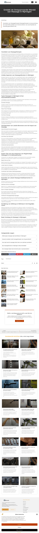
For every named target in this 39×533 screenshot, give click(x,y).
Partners (24, 504)
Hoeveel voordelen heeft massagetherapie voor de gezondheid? (19, 239)
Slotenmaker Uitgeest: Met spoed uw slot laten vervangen (10, 370)
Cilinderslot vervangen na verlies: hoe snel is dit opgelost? (29, 487)
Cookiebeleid (19, 532)
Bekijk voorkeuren (19, 530)
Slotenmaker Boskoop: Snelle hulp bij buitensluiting (28, 370)
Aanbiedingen (4, 20)
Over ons (24, 501)
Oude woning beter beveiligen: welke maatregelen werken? (10, 487)
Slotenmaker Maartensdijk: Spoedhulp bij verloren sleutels (9, 410)
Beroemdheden (25, 509)
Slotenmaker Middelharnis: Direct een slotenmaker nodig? (9, 448)
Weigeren (19, 527)
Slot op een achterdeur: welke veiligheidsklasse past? (27, 467)
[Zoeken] (32, 2)
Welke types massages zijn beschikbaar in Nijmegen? (19, 235)
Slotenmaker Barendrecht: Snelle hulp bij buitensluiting (28, 390)
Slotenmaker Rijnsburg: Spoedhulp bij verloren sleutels (10, 390)
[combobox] (26, 2)
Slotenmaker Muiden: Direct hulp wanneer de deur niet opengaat (28, 410)
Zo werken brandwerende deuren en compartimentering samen (10, 350)
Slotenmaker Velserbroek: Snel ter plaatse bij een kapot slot (9, 428)
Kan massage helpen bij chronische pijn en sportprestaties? (19, 248)
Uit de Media (25, 510)
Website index (25, 512)
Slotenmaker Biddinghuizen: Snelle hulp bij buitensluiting (28, 428)
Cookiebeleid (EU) (25, 507)
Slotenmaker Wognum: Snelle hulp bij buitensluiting (28, 448)
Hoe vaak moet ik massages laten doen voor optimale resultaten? (19, 242)
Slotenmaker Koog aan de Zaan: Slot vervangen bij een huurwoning (10, 467)
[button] (36, 514)
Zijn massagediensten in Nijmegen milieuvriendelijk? (19, 245)
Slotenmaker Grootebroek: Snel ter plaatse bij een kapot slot (28, 350)
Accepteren (19, 524)
